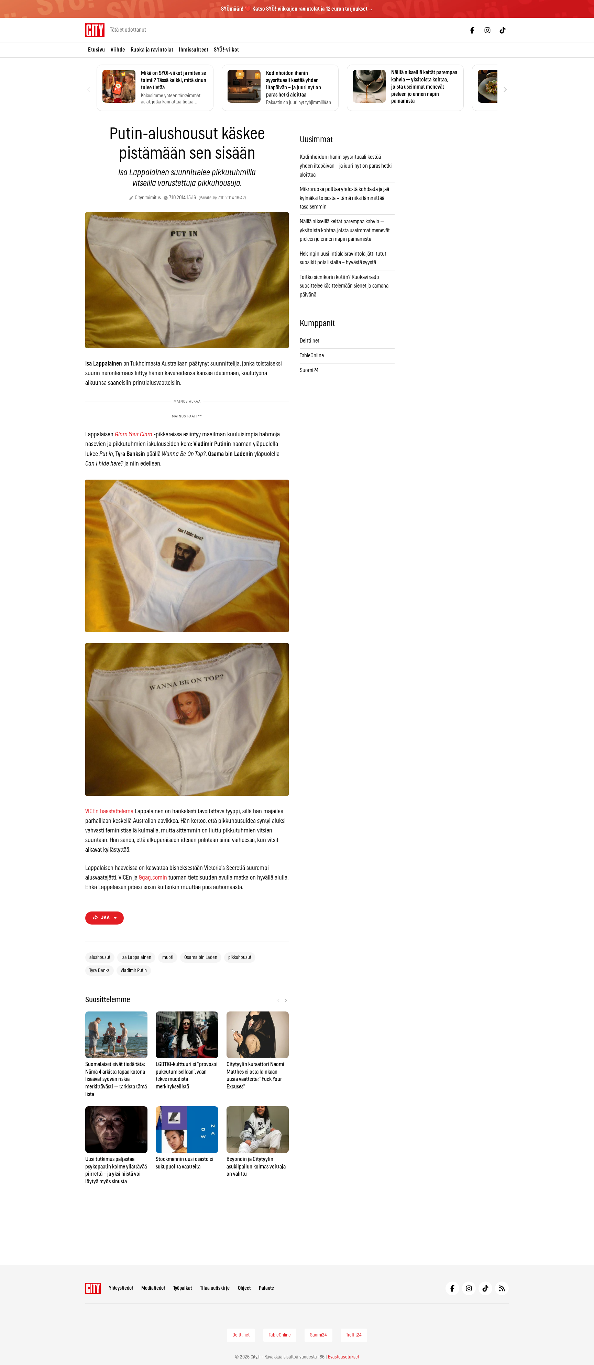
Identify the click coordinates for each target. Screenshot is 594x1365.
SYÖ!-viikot (226, 50)
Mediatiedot (153, 1288)
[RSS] (502, 1288)
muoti (167, 957)
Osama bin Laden (200, 957)
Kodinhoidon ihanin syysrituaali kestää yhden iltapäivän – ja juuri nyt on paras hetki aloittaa (346, 165)
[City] (93, 1288)
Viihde (118, 50)
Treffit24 (354, 1335)
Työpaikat (182, 1288)
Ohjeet (244, 1288)
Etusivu (96, 50)
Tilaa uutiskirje (215, 1288)
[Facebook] (472, 30)
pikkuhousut (239, 957)
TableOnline (312, 355)
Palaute (266, 1288)
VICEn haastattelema (109, 811)
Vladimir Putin (134, 970)
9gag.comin (153, 878)
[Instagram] (487, 30)
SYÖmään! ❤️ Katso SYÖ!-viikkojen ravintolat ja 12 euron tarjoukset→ (297, 9)
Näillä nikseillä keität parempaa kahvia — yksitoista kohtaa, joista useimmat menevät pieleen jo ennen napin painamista (345, 230)
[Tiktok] (502, 30)
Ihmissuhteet (193, 50)
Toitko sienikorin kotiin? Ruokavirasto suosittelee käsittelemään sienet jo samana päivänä (344, 286)
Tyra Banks (99, 970)
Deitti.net (309, 341)
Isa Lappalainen (136, 957)
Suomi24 (309, 370)
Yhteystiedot (121, 1288)
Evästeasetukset (343, 1357)
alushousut (99, 957)
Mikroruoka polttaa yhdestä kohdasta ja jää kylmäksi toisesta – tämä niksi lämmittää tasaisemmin (344, 198)
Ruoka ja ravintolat (152, 50)
